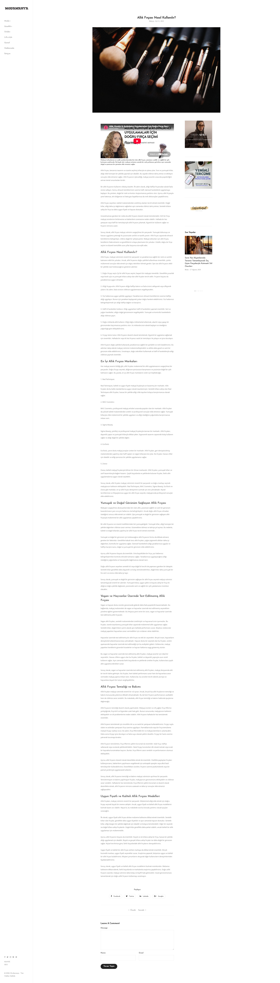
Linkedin (145, 896)
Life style (8, 37)
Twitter (131, 896)
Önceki (133, 910)
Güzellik (7, 26)
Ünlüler (7, 32)
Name (103, 953)
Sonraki (141, 910)
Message (104, 928)
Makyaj (151, 21)
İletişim (7, 54)
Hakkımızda (9, 48)
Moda (6, 21)
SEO (6, 965)
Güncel (7, 43)
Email (141, 953)
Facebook (117, 896)
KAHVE (7, 962)
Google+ (161, 896)
